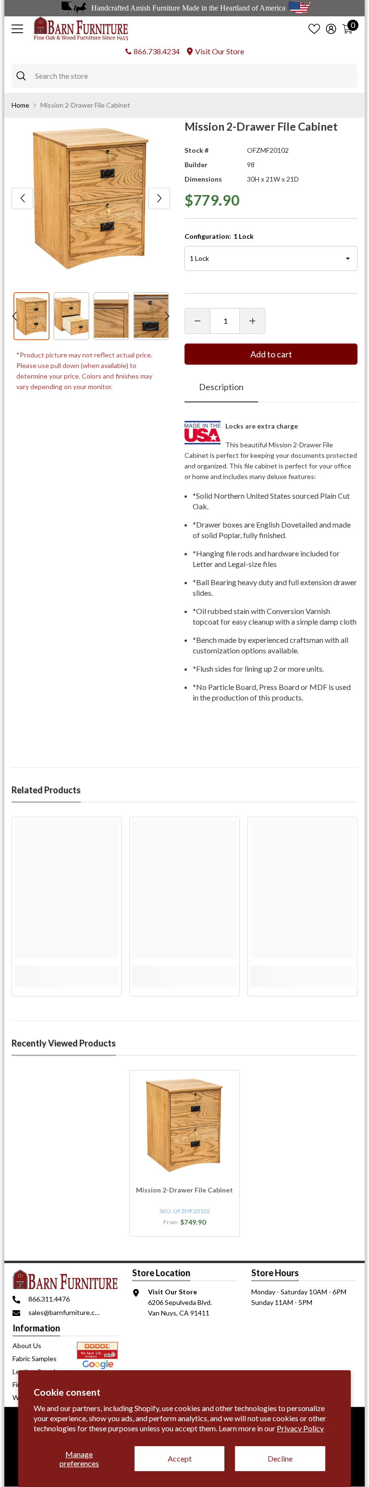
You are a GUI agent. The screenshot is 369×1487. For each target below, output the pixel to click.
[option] (91, 198)
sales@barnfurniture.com (66, 1312)
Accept (180, 1458)
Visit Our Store (219, 51)
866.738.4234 (157, 51)
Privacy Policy (300, 1428)
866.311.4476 (49, 1299)
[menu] (17, 29)
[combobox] (193, 76)
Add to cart (271, 354)
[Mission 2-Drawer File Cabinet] (184, 1125)
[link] (66, 971)
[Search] (184, 76)
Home (20, 105)
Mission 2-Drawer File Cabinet (184, 1190)
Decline (280, 1458)
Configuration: (219, 236)
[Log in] (331, 29)
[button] (22, 198)
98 (251, 164)
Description (221, 386)
